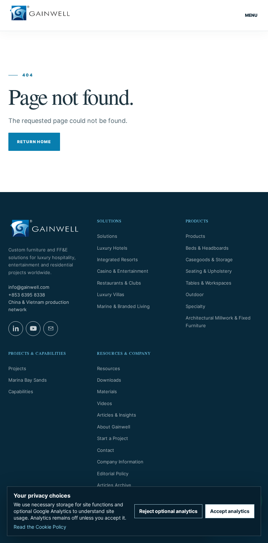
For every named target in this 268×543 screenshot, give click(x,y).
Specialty (195, 306)
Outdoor (195, 294)
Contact (105, 450)
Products (195, 236)
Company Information (120, 461)
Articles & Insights (116, 415)
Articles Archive (114, 485)
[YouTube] (33, 328)
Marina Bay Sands (27, 380)
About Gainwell (113, 427)
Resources (108, 368)
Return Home (34, 141)
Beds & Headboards (207, 248)
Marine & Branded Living (123, 306)
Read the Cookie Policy (40, 527)
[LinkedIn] (15, 328)
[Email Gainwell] (50, 328)
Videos (104, 403)
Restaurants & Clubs (119, 283)
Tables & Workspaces (208, 283)
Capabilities (20, 391)
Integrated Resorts (117, 259)
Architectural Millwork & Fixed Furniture (218, 321)
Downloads (109, 380)
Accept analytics (230, 511)
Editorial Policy (112, 473)
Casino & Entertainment (122, 271)
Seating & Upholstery (209, 271)
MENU (251, 15)
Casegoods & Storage (209, 259)
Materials (107, 391)
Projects (17, 368)
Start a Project (112, 438)
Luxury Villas (110, 294)
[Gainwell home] (39, 15)
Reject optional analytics (168, 511)
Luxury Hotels (112, 248)
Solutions (107, 236)
